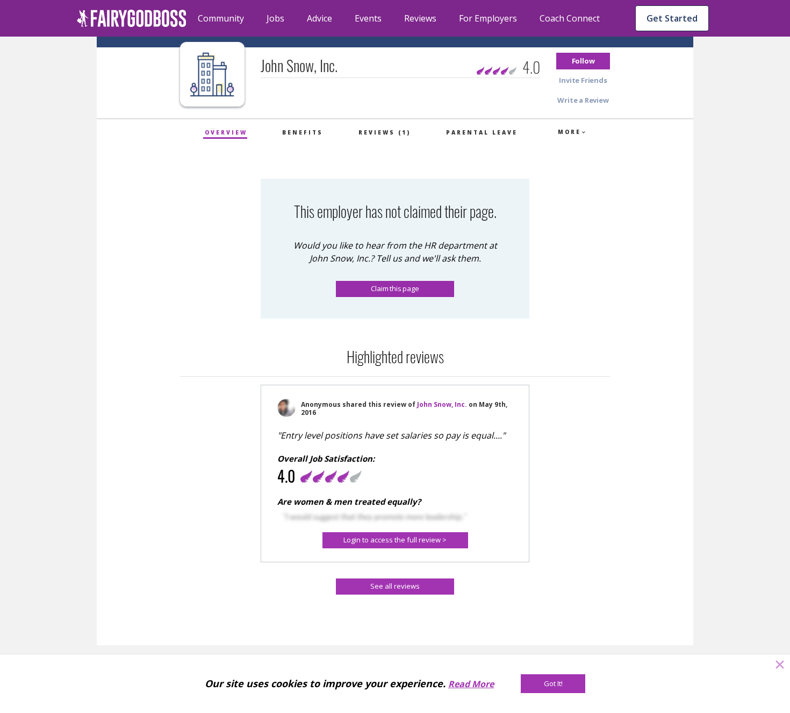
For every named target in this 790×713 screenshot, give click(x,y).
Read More (471, 684)
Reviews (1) (384, 132)
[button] (583, 61)
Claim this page (395, 288)
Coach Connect (570, 18)
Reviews (420, 18)
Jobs (275, 18)
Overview (226, 132)
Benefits (302, 132)
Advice (319, 18)
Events (368, 18)
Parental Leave (482, 132)
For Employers (488, 18)
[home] (131, 18)
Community (221, 18)
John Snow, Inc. (442, 404)
